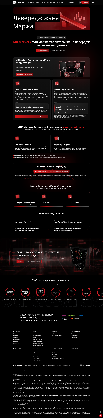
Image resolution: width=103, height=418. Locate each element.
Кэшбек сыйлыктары (57, 335)
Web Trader (74, 333)
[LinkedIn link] (17, 365)
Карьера (35, 354)
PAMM (34, 337)
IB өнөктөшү (74, 351)
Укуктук (25, 365)
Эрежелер (59, 365)
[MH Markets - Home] (19, 2)
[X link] (15, 365)
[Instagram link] (21, 365)
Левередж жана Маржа (38, 343)
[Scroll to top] (100, 411)
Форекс (15, 333)
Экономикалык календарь (19, 351)
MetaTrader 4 (74, 335)
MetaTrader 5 (74, 337)
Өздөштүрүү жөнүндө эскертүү (49, 365)
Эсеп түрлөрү (36, 333)
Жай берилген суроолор (57, 353)
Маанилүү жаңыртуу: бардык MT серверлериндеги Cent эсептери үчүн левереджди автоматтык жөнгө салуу (39, 157)
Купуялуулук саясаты (37, 365)
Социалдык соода (37, 335)
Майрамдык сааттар (37, 339)
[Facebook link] (13, 365)
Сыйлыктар (35, 353)
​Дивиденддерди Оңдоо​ (38, 345)
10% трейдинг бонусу (57, 333)
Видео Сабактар (56, 354)
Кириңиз (92, 2)
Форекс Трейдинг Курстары (58, 358)
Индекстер (15, 335)
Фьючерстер (16, 343)
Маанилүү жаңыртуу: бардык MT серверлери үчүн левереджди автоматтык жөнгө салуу (34, 155)
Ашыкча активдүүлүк (37, 341)
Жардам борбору (37, 360)
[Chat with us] (100, 415)
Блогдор (54, 356)
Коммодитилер (16, 339)
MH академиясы (60, 2)
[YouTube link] (19, 365)
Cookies (29, 365)
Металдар (15, 341)
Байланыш (35, 356)
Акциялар (15, 337)
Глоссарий (54, 351)
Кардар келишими (66, 365)
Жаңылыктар (36, 358)
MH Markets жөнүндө (38, 351)
